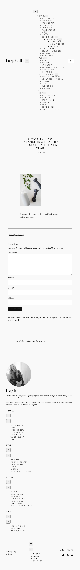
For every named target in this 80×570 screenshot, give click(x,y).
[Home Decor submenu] (56, 37)
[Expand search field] (71, 61)
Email (11, 288)
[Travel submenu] (46, 16)
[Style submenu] (45, 58)
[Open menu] (27, 61)
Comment (12, 253)
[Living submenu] (45, 32)
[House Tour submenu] (60, 39)
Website (11, 298)
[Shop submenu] (44, 93)
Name (11, 278)
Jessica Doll (10, 396)
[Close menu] (35, 11)
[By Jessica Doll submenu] (56, 74)
